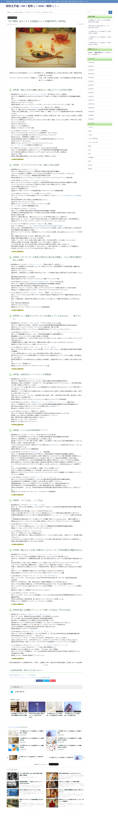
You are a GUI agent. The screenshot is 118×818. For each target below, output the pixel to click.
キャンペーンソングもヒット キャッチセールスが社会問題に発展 (29, 677)
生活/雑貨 (90, 157)
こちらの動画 (17, 205)
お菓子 (90, 131)
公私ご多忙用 (34, 323)
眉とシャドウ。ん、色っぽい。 (41, 631)
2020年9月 (91, 115)
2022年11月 (91, 62)
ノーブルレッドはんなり (39, 524)
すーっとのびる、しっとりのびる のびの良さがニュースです (48, 645)
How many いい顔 (37, 107)
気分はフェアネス (35, 264)
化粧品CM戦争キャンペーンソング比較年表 (22, 675)
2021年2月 (91, 96)
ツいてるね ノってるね (37, 504)
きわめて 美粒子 (37, 292)
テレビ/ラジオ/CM (12, 17)
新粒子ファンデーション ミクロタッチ (43, 477)
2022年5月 (91, 66)
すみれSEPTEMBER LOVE (40, 281)
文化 (89, 149)
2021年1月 (91, 100)
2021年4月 (91, 88)
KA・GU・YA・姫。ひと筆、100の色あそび (43, 575)
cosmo (32, 434)
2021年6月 (91, 81)
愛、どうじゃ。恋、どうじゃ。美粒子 (43, 347)
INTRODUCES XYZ (55, 444)
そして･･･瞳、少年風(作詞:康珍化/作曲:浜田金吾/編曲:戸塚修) (43, 225)
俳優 (89, 146)
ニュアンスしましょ (36, 379)
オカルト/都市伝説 (93, 138)
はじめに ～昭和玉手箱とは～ (96, 52)
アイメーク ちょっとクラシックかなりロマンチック (46, 554)
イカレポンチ (81, 24)
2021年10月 (91, 73)
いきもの (90, 127)
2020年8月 (91, 119)
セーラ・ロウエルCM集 (20, 145)
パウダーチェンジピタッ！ (40, 332)
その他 (90, 134)
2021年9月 (91, 77)
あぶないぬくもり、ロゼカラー (60, 515)
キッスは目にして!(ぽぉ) (39, 180)
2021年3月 (91, 92)
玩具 (89, 153)
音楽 (89, 161)
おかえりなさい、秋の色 (37, 94)
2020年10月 (91, 111)
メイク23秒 (33, 169)
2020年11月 (91, 107)
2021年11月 (91, 70)
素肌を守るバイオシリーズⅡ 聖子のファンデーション (48, 402)
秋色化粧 (33, 208)
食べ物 (90, 165)
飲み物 (90, 168)
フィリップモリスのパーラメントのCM (64, 586)
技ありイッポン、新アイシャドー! (39, 614)
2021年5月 (91, 85)
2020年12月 (91, 103)
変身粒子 (33, 593)
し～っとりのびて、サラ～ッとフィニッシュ (64, 332)
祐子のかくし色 (36, 451)
